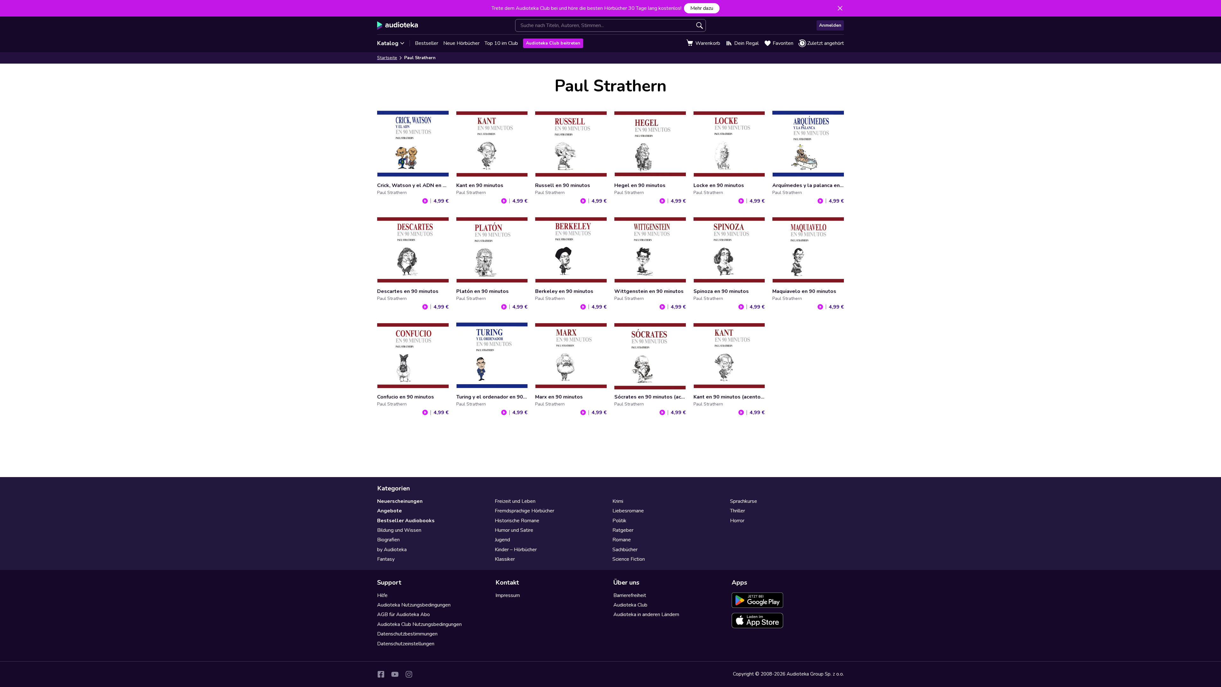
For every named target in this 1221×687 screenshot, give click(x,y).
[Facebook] (381, 674)
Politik (619, 520)
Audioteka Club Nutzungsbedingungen (419, 624)
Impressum (507, 595)
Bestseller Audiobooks (406, 520)
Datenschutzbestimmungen (407, 633)
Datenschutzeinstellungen (405, 644)
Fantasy (386, 559)
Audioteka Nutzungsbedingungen (414, 604)
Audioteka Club (630, 604)
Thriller (737, 510)
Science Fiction (628, 559)
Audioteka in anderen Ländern (646, 614)
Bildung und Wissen (399, 530)
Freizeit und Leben (515, 501)
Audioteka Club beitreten (553, 43)
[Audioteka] (397, 25)
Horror (737, 520)
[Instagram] (409, 674)
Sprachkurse (743, 501)
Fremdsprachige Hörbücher (524, 510)
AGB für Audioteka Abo (403, 614)
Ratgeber (622, 530)
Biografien (388, 539)
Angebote (389, 510)
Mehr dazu (701, 8)
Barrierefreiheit (629, 595)
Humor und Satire (514, 530)
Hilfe (382, 595)
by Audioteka (392, 549)
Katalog (387, 43)
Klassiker (505, 559)
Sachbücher (625, 549)
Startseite (387, 58)
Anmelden (830, 25)
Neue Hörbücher (461, 43)
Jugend (502, 539)
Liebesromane (628, 510)
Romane (621, 539)
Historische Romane (517, 520)
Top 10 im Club (501, 43)
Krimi (617, 501)
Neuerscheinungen (400, 501)
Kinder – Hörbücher (516, 549)
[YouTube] (395, 674)
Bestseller (426, 43)
